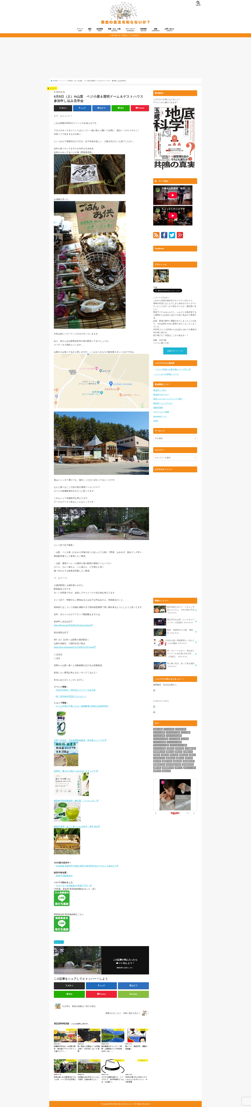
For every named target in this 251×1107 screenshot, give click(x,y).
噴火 (174, 755)
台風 (165, 755)
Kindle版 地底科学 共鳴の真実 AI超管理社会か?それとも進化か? (86, 866)
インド (186, 732)
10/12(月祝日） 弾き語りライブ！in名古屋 (75, 690)
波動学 (167, 761)
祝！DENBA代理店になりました (71, 696)
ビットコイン (174, 742)
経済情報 (100, 29)
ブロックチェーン (178, 745)
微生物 (171, 758)
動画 (178, 751)
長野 (157, 771)
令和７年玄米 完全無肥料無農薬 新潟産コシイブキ (79, 740)
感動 (180, 758)
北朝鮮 (188, 751)
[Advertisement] (125, 57)
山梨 (192, 755)
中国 (170, 748)
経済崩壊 (187, 764)
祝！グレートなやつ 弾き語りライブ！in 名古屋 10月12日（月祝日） (181, 653)
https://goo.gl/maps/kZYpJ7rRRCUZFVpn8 (73, 647)
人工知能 (190, 748)
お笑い (158, 729)
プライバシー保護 (161, 412)
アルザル (181, 729)
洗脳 (177, 761)
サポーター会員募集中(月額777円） (72, 885)
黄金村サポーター (161, 395)
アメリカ (169, 729)
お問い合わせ (169, 29)
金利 (178, 768)
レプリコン (159, 748)
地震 (183, 755)
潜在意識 (188, 761)
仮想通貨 (159, 751)
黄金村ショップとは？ (163, 403)
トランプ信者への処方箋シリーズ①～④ (172, 369)
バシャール (159, 742)
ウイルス (159, 736)
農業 (157, 768)
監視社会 (159, 764)
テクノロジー (130, 29)
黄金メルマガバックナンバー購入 (168, 399)
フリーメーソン (161, 745)
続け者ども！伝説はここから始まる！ (126, 35)
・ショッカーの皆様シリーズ (166, 374)
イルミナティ (173, 732)
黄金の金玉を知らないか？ (124, 1104)
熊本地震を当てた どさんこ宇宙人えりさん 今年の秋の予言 (181, 610)
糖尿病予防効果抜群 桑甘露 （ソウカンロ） (75, 800)
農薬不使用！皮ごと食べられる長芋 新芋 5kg (76, 826)
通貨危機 (168, 768)
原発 (156, 755)
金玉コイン (189, 768)
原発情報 (143, 29)
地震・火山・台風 (114, 29)
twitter (155, 421)
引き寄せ (159, 758)
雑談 (89, 29)
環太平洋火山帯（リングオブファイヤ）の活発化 (181, 621)
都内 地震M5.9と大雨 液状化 (180, 631)
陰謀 (156, 29)
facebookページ (160, 416)
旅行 (157, 761)
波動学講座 (158, 408)
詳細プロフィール (175, 351)
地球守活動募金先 (64, 875)
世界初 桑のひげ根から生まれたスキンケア (75, 771)
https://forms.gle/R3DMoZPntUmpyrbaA (72, 625)
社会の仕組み (173, 764)
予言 (179, 748)
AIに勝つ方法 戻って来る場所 (180, 664)
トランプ (174, 739)
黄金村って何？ (160, 390)
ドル (185, 739)
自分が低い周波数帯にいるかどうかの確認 (181, 641)
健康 (170, 751)
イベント (80, 29)
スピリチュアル (174, 736)
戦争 (189, 758)
